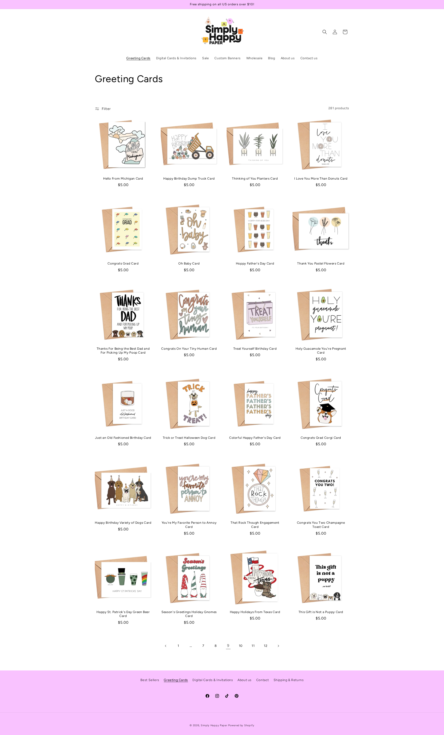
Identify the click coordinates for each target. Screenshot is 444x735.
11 (253, 646)
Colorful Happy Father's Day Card (255, 437)
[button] (325, 32)
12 (265, 646)
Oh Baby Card (189, 263)
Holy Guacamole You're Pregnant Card (321, 351)
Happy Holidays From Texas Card (255, 612)
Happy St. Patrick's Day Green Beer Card (123, 614)
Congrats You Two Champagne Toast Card (321, 525)
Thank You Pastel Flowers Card (320, 263)
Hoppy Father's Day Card (255, 263)
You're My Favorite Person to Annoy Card (189, 525)
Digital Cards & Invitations (212, 680)
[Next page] (278, 646)
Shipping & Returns (289, 680)
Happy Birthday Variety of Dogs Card (123, 522)
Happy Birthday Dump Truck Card (189, 178)
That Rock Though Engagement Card (255, 525)
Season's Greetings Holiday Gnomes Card (189, 614)
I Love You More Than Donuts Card (321, 178)
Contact (262, 680)
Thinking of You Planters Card (255, 178)
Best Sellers (149, 680)
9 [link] (228, 645)
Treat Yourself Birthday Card (255, 348)
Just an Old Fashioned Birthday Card (123, 437)
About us (244, 680)
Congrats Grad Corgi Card (321, 437)
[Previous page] (166, 646)
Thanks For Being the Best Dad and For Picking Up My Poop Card (123, 351)
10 (241, 646)
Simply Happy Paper (214, 725)
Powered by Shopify (241, 725)
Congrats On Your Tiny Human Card (189, 348)
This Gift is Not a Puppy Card (321, 612)
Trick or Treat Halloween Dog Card (189, 437)
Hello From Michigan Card (123, 178)
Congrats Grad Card (123, 263)
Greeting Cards (176, 680)
